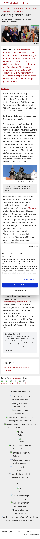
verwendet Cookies (27, 279)
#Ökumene (26, 367)
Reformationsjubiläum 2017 (15, 301)
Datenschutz (28, 532)
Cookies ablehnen (20, 290)
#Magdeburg (17, 367)
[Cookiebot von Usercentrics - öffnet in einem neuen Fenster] (29, 247)
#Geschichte (7, 367)
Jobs (11, 532)
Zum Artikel (8, 350)
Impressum (18, 532)
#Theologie (7, 370)
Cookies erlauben (20, 285)
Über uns (4, 532)
